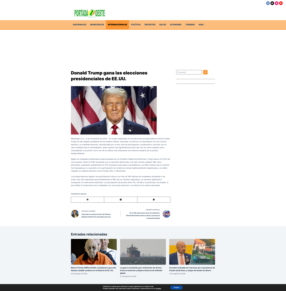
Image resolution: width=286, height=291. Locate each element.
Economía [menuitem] (175, 24)
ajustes (158, 289)
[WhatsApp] (153, 200)
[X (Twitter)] (272, 3)
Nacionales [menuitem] (79, 24)
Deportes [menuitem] (150, 24)
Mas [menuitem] (201, 24)
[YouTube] (281, 3)
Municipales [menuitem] (97, 24)
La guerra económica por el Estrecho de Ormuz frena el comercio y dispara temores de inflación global (141, 270)
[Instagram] (276, 3)
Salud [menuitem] (162, 24)
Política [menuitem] (136, 24)
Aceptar (176, 287)
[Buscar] (205, 72)
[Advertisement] (143, 46)
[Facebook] (268, 3)
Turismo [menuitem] (190, 24)
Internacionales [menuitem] (117, 24)
